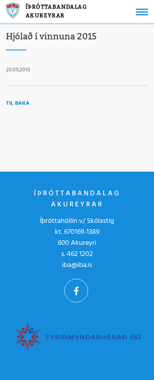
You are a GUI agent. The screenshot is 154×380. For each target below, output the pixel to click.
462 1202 (80, 254)
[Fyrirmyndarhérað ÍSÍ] (77, 336)
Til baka (18, 103)
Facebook (76, 290)
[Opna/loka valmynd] (142, 12)
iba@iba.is (77, 265)
